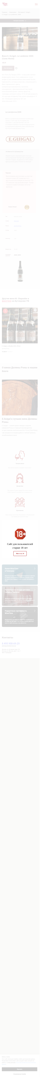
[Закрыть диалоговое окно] (37, 3)
